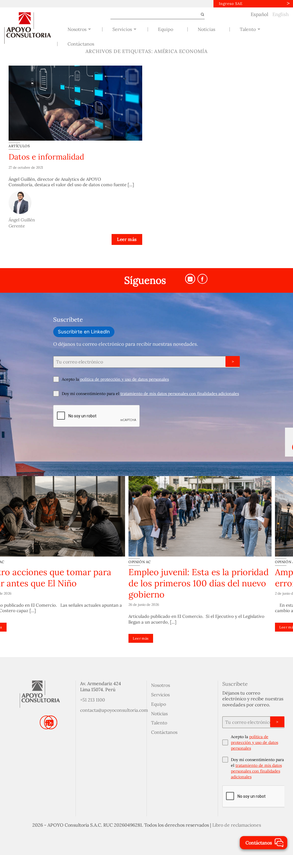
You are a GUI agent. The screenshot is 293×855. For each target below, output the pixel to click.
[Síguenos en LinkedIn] (50, 722)
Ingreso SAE (231, 3)
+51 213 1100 (92, 700)
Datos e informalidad (46, 157)
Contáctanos (164, 732)
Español (259, 14)
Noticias (159, 713)
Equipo (158, 704)
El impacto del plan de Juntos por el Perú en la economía (219, 578)
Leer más (127, 239)
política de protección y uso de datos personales (124, 379)
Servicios (160, 694)
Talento (159, 723)
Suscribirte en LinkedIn (84, 332)
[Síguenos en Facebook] (202, 279)
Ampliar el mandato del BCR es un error (69, 578)
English (280, 14)
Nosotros (160, 685)
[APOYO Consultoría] (28, 28)
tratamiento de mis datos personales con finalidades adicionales (179, 393)
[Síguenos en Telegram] (190, 279)
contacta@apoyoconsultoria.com (114, 710)
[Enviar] (199, 14)
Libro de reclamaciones (236, 825)
